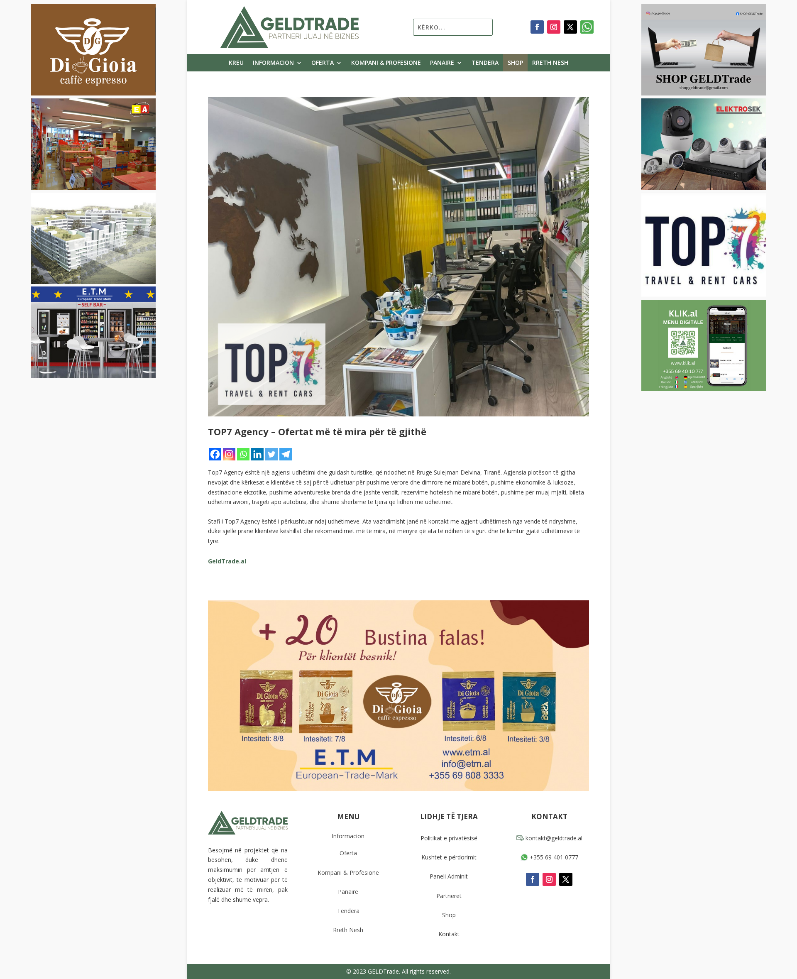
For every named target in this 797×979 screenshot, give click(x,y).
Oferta (322, 63)
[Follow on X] (570, 27)
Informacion (273, 63)
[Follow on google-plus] (587, 27)
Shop (515, 63)
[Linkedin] (257, 454)
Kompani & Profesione (386, 63)
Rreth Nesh (550, 63)
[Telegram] (285, 454)
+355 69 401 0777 (553, 857)
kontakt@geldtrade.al (553, 838)
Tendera (485, 63)
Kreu (236, 63)
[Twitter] (271, 454)
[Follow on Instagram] (553, 27)
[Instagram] (229, 454)
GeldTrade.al (227, 561)
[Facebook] (215, 454)
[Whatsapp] (243, 454)
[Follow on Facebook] (537, 27)
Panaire (442, 63)
